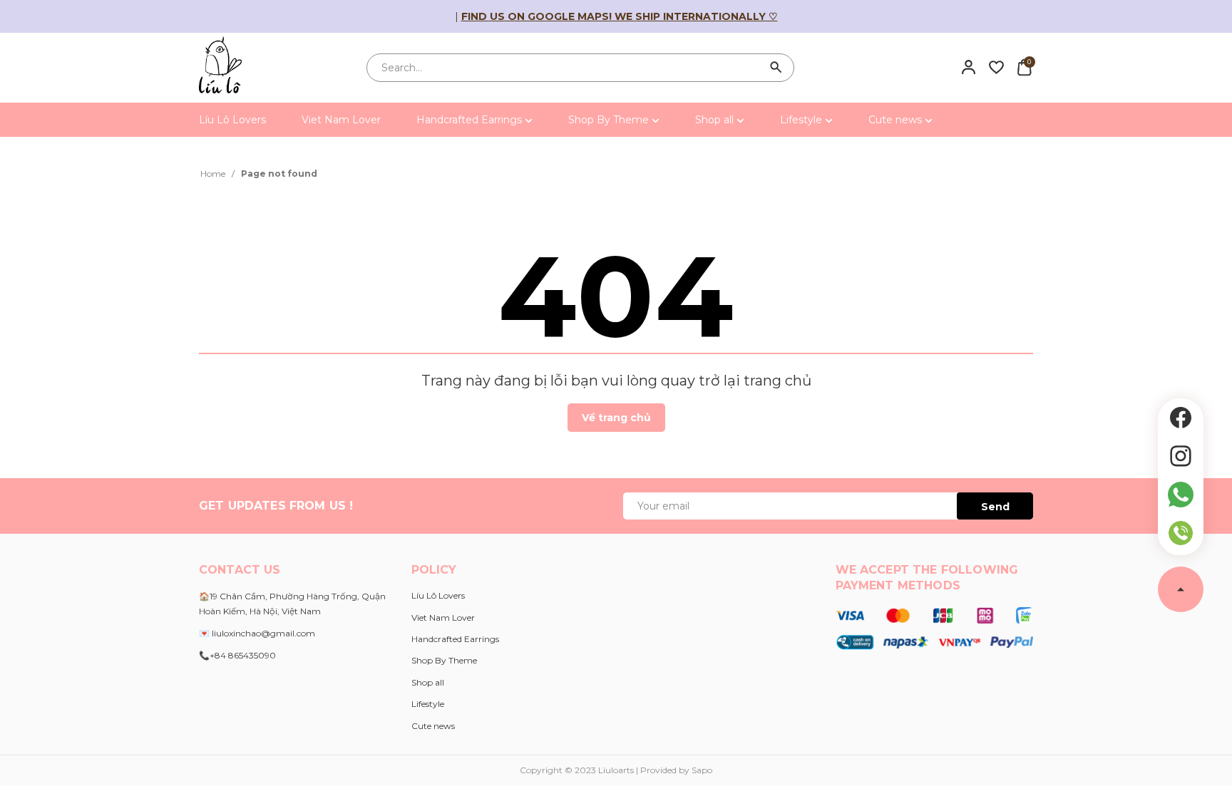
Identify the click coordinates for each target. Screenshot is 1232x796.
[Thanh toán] (934, 627)
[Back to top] (1180, 589)
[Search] (776, 67)
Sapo (702, 770)
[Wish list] (996, 67)
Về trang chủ (616, 417)
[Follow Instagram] (1180, 456)
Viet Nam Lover (341, 119)
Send (995, 506)
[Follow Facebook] (1180, 417)
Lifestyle (802, 119)
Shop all (715, 119)
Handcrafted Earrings (470, 119)
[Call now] (1180, 533)
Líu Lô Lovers (232, 119)
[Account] (968, 67)
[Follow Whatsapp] (1180, 494)
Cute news (896, 119)
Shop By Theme (610, 119)
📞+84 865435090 (237, 655)
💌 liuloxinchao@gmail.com (257, 633)
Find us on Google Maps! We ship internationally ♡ (619, 16)
